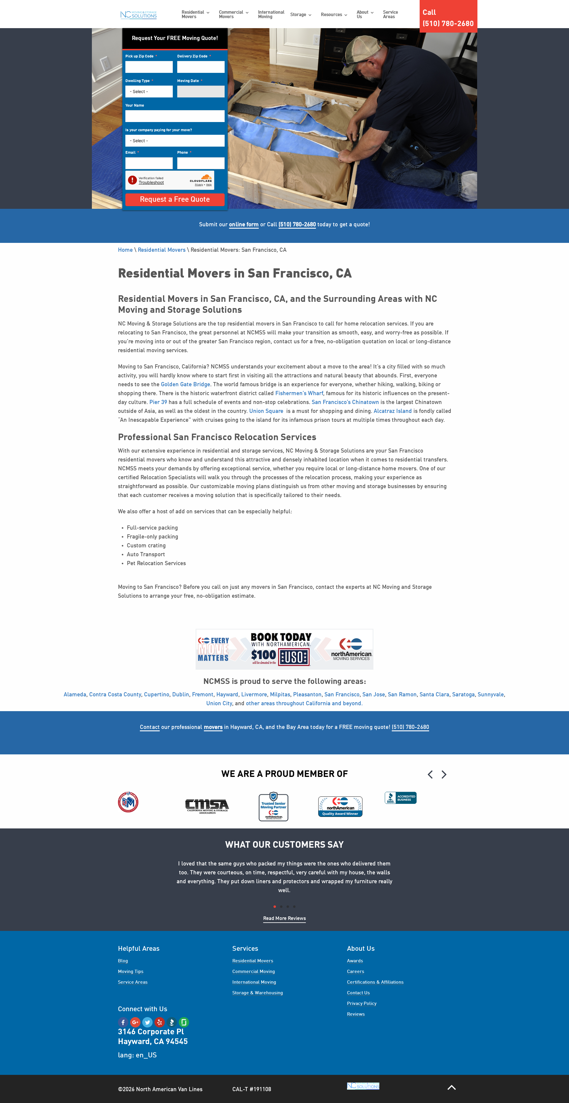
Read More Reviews (284, 918)
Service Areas (390, 14)
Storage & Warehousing (257, 993)
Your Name (134, 106)
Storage (298, 15)
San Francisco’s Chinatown (345, 402)
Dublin (180, 695)
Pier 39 (158, 402)
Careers (355, 971)
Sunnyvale (491, 695)
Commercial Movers (231, 14)
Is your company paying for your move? (158, 130)
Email (130, 153)
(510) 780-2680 (410, 727)
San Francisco (342, 695)
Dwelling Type (137, 81)
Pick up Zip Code (139, 56)
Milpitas (279, 695)
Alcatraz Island (393, 411)
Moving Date (188, 81)
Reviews (356, 1014)
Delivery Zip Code (192, 56)
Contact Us (358, 993)
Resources (331, 15)
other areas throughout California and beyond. (304, 704)
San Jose (373, 695)
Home (125, 250)
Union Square (266, 411)
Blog (123, 961)
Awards (355, 961)
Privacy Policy (361, 1003)
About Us (362, 14)
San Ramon (402, 695)
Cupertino (156, 695)
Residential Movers (193, 14)
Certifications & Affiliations (375, 982)
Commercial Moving (253, 971)
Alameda (75, 695)
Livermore (254, 695)
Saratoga (463, 695)
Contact (149, 727)
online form (244, 225)
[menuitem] (196, 15)
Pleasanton (307, 695)
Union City (219, 704)
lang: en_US (137, 1055)
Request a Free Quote (175, 199)
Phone (182, 153)
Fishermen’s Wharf (299, 394)
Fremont (202, 695)
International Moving (271, 14)
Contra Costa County (115, 695)
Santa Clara (434, 695)
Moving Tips (130, 971)
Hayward (227, 695)
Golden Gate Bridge (185, 385)
